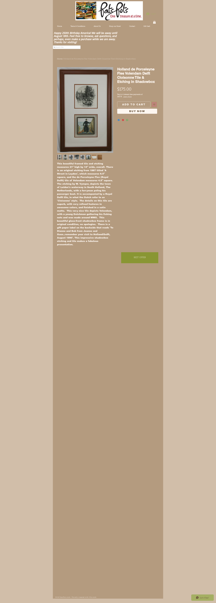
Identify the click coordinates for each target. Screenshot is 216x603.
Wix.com (92, 597)
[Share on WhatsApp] (127, 120)
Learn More (127, 97)
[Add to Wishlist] (154, 104)
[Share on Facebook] (118, 120)
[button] (154, 22)
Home (59, 59)
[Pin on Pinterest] (123, 120)
